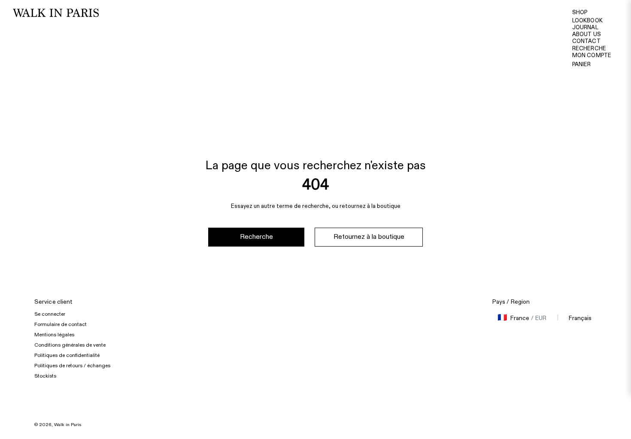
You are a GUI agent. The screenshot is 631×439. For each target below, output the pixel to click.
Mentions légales (54, 334)
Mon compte (591, 55)
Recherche (589, 48)
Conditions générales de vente (70, 344)
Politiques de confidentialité (67, 355)
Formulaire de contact (60, 324)
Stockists (45, 375)
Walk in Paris (67, 425)
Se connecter (49, 314)
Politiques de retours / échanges (72, 365)
